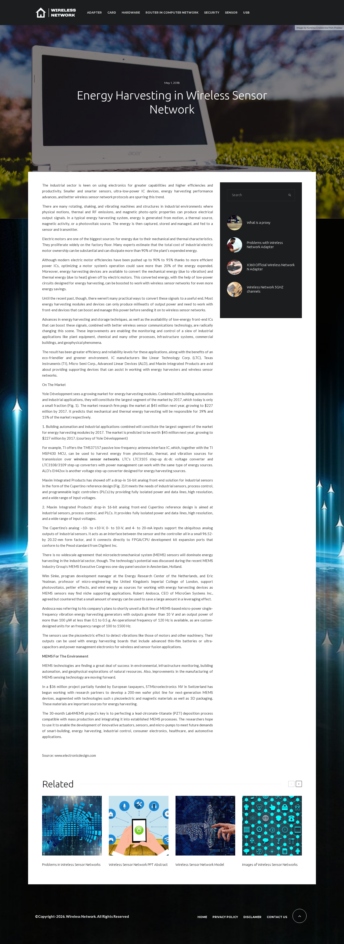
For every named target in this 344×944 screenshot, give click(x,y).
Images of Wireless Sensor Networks (270, 865)
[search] (290, 195)
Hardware (131, 12)
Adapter (94, 12)
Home (202, 917)
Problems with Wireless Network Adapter (265, 245)
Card (111, 12)
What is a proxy (258, 222)
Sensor (231, 12)
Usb (246, 12)
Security (211, 12)
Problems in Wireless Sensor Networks (71, 865)
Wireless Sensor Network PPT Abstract (138, 865)
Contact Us (277, 917)
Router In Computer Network (172, 12)
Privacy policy (225, 917)
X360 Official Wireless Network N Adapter (271, 267)
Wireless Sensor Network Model (200, 865)
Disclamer (252, 917)
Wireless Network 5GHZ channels (265, 289)
